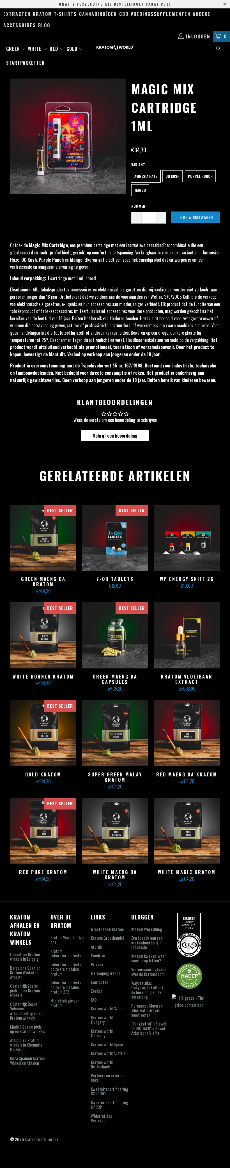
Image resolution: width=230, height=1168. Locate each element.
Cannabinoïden (98, 14)
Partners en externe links (107, 1077)
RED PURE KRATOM (43, 831)
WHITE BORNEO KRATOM (43, 635)
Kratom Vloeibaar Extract (187, 635)
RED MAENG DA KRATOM (187, 733)
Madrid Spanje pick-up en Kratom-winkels (27, 1029)
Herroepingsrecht (105, 973)
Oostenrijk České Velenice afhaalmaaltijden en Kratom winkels (26, 1011)
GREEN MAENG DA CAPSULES (115, 635)
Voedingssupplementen (160, 14)
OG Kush (172, 176)
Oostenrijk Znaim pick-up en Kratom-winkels (25, 990)
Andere (202, 14)
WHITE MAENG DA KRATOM (115, 831)
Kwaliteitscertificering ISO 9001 (109, 1091)
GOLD (72, 48)
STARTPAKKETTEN (25, 62)
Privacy (97, 964)
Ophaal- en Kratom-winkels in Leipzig (25, 956)
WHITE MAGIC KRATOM (187, 831)
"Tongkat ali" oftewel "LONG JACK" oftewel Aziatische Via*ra (148, 1028)
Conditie (98, 955)
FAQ (93, 1000)
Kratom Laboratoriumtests (65, 953)
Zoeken (97, 991)
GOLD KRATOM (43, 733)
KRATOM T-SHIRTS (55, 14)
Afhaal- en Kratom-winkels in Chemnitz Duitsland (26, 1044)
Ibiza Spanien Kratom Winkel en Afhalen (27, 1060)
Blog (44, 25)
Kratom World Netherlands (102, 1064)
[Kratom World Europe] (114, 47)
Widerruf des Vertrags (101, 1118)
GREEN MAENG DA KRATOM (43, 538)
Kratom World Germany (102, 1033)
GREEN (13, 48)
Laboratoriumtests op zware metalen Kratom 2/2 (65, 987)
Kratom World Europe (41, 1139)
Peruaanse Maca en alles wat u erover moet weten (147, 1010)
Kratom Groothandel (107, 938)
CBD (123, 14)
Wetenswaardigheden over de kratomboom (149, 971)
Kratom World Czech (107, 1008)
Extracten (17, 14)
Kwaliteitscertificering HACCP (109, 1104)
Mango (140, 190)
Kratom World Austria (108, 1053)
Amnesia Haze (145, 176)
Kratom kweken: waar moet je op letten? (148, 958)
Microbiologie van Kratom (64, 1002)
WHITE (35, 48)
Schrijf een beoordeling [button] (115, 435)
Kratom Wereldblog (146, 929)
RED (54, 48)
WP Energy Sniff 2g (187, 538)
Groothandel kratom (107, 929)
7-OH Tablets (115, 538)
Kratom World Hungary (102, 1019)
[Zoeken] (218, 49)
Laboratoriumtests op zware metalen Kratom (65, 969)
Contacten (99, 982)
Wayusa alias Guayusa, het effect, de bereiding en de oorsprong (147, 990)
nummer (138, 206)
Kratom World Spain (107, 1044)
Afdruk (96, 947)
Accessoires (19, 25)
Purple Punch (200, 176)
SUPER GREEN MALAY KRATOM (115, 733)
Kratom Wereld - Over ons (67, 939)
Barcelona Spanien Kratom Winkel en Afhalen (25, 972)
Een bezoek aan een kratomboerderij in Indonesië (147, 942)
